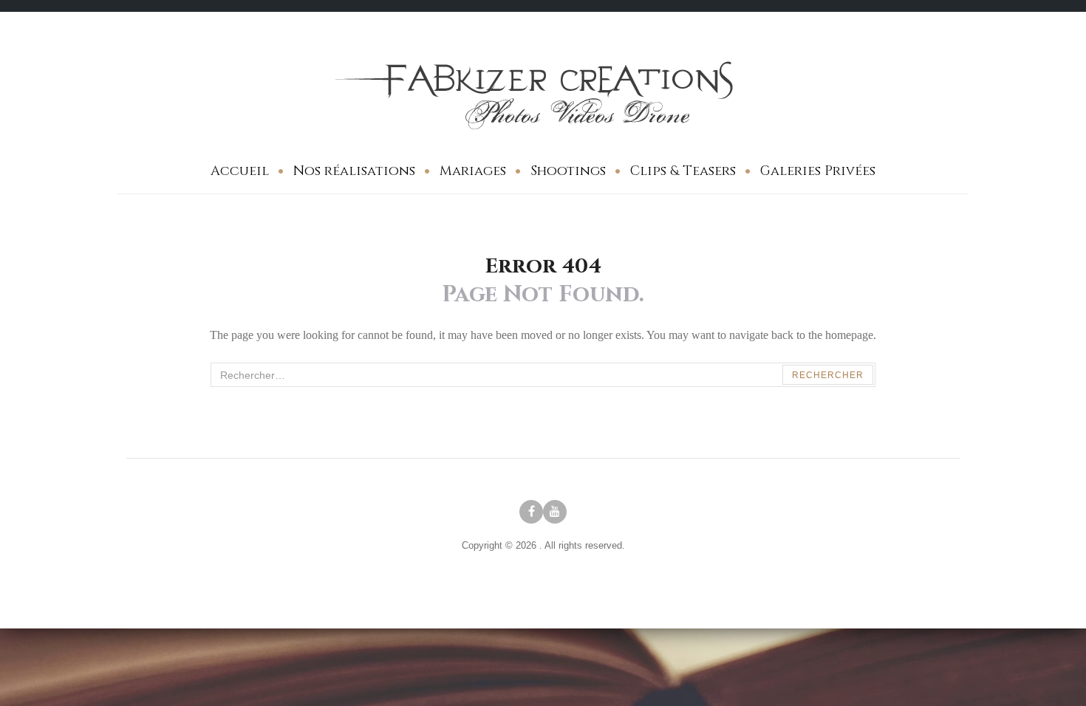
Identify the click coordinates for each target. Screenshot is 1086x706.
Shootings (568, 171)
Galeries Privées (817, 171)
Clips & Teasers (683, 171)
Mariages (473, 171)
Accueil (240, 171)
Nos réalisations (354, 171)
